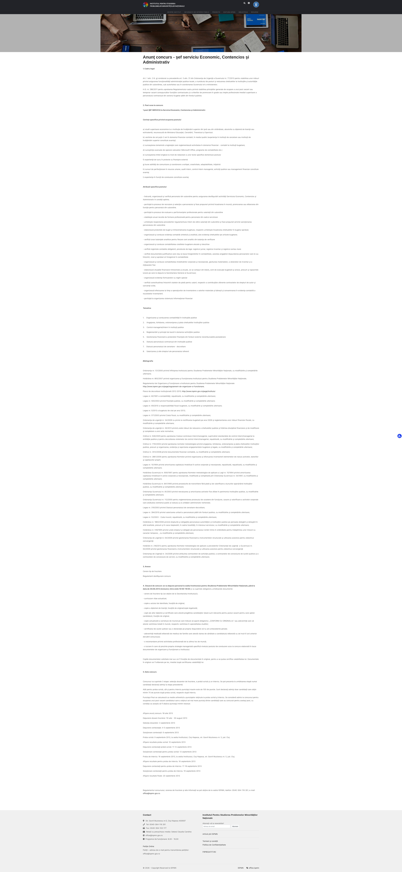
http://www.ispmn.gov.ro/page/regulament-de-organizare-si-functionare (173, 386)
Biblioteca (244, 12)
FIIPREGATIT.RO (209, 852)
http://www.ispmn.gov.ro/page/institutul (198, 391)
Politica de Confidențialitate (214, 845)
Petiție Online (148, 846)
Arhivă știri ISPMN (210, 834)
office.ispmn (254, 868)
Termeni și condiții (210, 841)
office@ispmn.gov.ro (151, 793)
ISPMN (241, 868)
